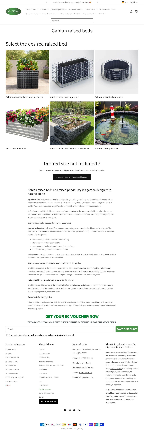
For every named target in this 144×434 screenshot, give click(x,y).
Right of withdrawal (46, 361)
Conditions (43, 369)
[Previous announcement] (46, 2)
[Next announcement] (97, 2)
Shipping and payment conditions (51, 365)
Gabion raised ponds (105, 148)
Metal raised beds (14, 148)
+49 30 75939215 (85, 372)
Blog (40, 381)
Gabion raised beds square (63, 97)
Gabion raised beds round (108, 97)
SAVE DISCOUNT (127, 329)
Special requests (45, 389)
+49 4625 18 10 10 (86, 358)
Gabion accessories (13, 369)
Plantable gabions (12, 357)
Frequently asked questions (49, 377)
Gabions (9, 353)
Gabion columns (12, 361)
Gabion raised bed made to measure (68, 148)
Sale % (8, 385)
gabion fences (116, 368)
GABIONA (68, 429)
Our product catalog (46, 393)
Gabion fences (11, 365)
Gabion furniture (12, 373)
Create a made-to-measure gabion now (72, 177)
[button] (32, 9)
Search (41, 397)
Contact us (43, 373)
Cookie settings (44, 357)
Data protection (45, 353)
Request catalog (11, 381)
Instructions (43, 385)
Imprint (42, 350)
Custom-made (11, 350)
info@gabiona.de (86, 377)
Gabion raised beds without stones (23, 97)
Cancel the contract (48, 401)
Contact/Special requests (15, 377)
